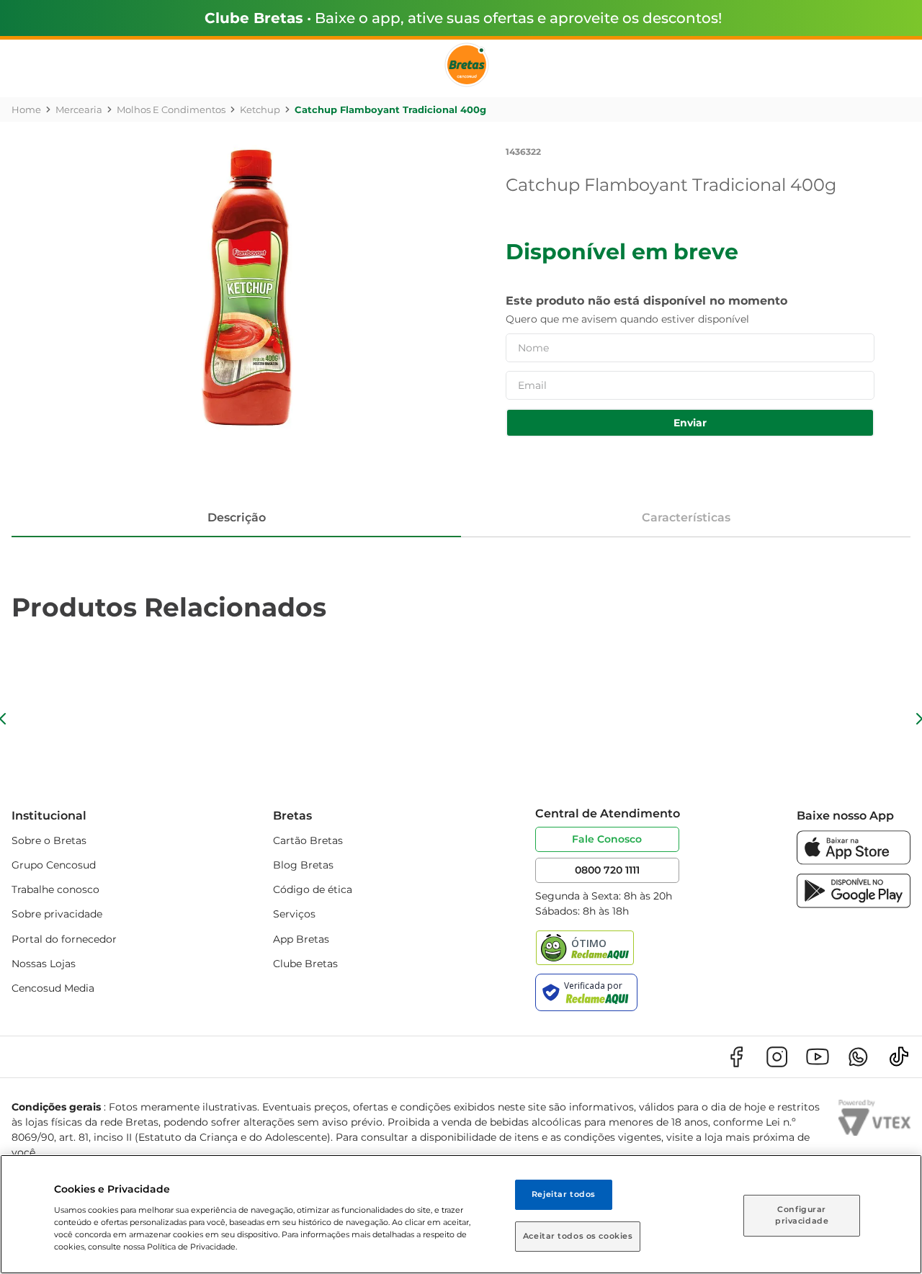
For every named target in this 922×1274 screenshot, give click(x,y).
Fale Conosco (607, 839)
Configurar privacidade (801, 1215)
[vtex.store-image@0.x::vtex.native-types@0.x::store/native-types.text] (736, 1057)
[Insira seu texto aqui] (853, 861)
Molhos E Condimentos (171, 109)
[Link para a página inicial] (26, 109)
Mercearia (78, 109)
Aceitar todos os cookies (578, 1236)
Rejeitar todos (564, 1194)
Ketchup (260, 109)
